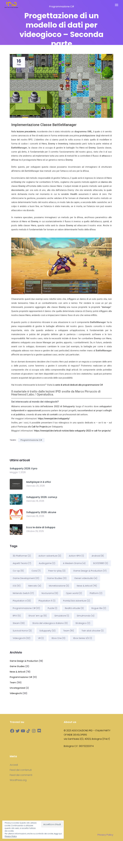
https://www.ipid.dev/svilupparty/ (54, 418)
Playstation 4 (22, 600)
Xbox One (58, 638)
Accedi (14, 764)
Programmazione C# (31, 440)
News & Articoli (87, 585)
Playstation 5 (47, 600)
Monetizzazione (59, 585)
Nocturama (50, 593)
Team (68, 630)
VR (41, 638)
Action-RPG (76, 555)
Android (98, 555)
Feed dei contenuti (21, 769)
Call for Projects (40, 426)
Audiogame (47, 563)
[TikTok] (28, 730)
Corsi (36, 570)
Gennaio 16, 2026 (35, 500)
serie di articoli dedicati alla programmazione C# (79, 384)
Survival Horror (22, 630)
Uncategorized (17, 687)
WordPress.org (18, 780)
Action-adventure (50, 555)
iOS (17, 585)
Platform (96, 593)
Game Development (26, 578)
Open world (74, 593)
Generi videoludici (85, 578)
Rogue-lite (99, 608)
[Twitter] (17, 730)
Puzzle (52, 608)
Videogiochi (21, 638)
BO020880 (100, 563)
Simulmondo (85, 615)
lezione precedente (26, 131)
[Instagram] (33, 730)
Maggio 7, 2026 (18, 472)
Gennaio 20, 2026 (35, 485)
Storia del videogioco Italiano (50, 623)
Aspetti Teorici (22, 563)
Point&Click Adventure (76, 600)
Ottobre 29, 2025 (35, 531)
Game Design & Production (89, 570)
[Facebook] (12, 730)
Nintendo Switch (23, 593)
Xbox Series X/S (82, 638)
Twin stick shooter (93, 630)
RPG (17, 615)
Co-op (18, 570)
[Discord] (39, 730)
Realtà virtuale (74, 608)
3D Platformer (22, 555)
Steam (19, 623)
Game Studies (56, 578)
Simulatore (61, 615)
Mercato (34, 585)
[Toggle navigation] (116, 5)
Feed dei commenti (21, 775)
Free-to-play (56, 570)
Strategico (82, 623)
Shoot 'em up (37, 615)
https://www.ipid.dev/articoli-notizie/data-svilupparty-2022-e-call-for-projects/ (72, 430)
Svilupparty (47, 630)
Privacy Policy (105, 835)
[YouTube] (23, 730)
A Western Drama (74, 563)
